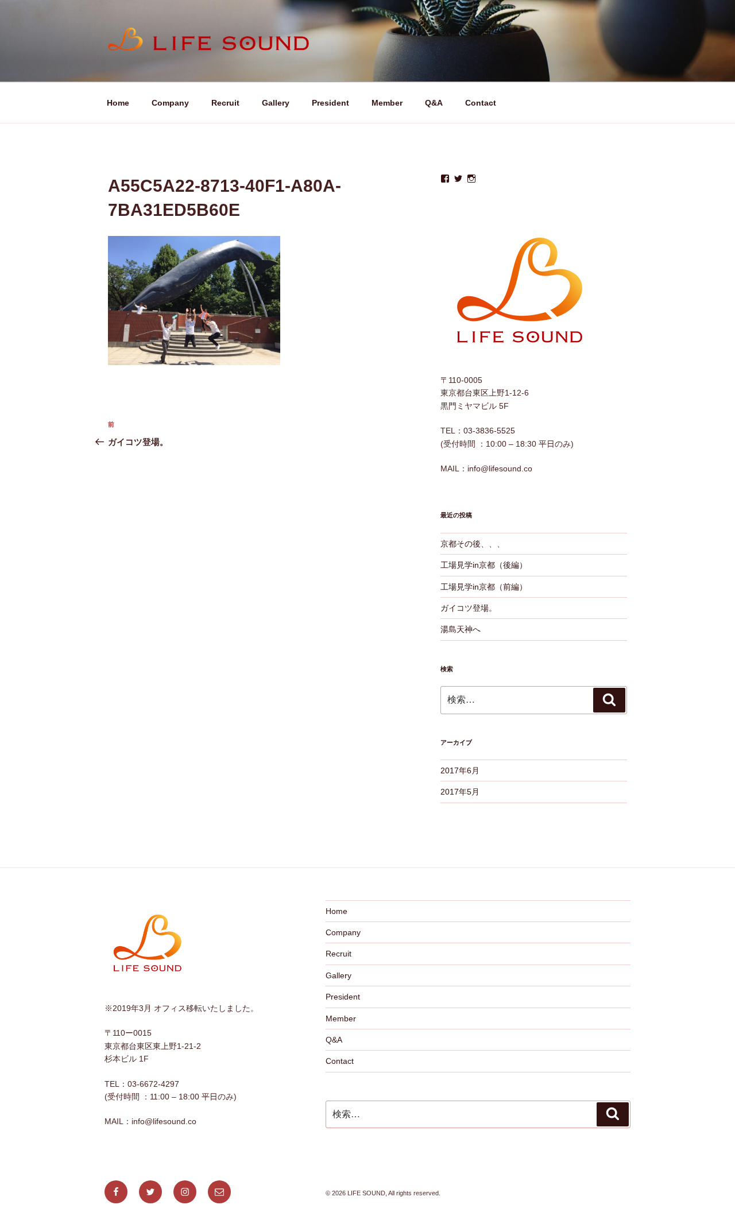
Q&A (434, 102)
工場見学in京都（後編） (483, 565)
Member (387, 102)
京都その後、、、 (472, 543)
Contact (480, 102)
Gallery (275, 102)
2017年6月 (459, 770)
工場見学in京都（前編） (483, 586)
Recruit (225, 102)
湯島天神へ (460, 629)
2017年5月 (459, 791)
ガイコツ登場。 (468, 608)
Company (170, 102)
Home (118, 102)
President (330, 102)
